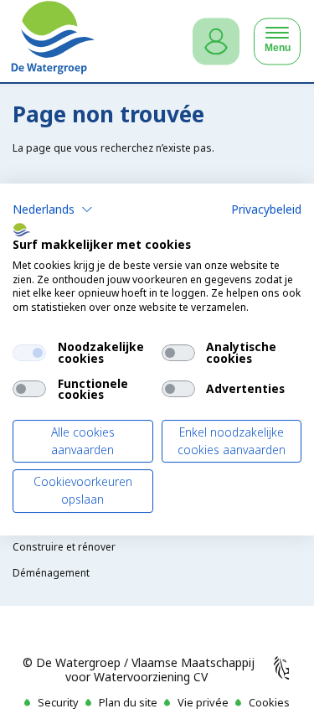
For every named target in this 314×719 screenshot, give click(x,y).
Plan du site (128, 702)
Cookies (269, 702)
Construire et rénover (64, 547)
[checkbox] (29, 352)
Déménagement (51, 573)
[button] (53, 209)
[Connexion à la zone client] (216, 41)
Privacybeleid (266, 209)
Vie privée (203, 702)
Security (58, 702)
